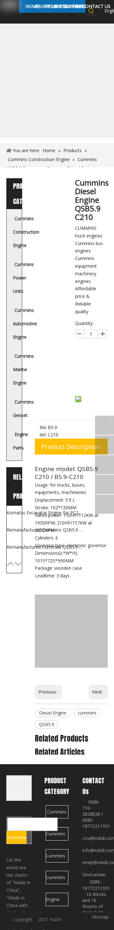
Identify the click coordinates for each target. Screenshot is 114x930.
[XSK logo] (19, 788)
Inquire (92, 365)
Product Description (71, 446)
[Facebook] (99, 11)
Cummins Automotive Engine (57, 858)
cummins (87, 713)
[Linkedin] (99, 18)
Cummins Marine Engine (55, 879)
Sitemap (100, 917)
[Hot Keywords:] (91, 11)
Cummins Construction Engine (57, 814)
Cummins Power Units (55, 836)
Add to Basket (91, 381)
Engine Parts (53, 901)
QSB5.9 (46, 724)
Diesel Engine (52, 713)
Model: (43, 431)
